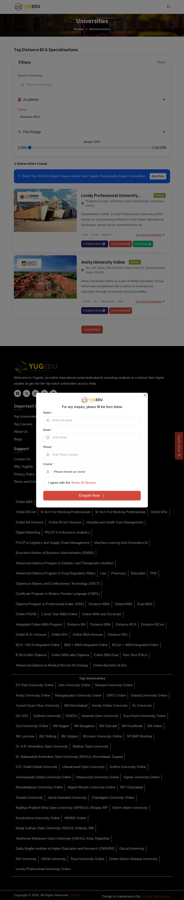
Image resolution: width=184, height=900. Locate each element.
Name (48, 412)
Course (48, 464)
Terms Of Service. (83, 482)
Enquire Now (89, 495)
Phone (48, 447)
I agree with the (72, 482)
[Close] (145, 395)
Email (47, 430)
